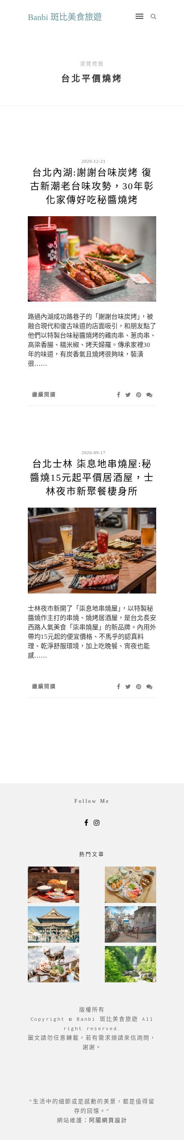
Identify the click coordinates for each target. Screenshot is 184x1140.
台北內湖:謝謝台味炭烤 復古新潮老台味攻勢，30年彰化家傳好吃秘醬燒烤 (92, 186)
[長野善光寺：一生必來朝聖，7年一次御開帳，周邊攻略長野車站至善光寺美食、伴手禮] (53, 925)
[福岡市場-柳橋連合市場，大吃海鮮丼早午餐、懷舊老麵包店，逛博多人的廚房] (130, 886)
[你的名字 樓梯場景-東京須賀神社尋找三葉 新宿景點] (130, 925)
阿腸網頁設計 (108, 1120)
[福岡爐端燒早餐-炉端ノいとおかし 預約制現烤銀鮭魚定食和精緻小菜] (53, 886)
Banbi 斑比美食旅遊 (65, 17)
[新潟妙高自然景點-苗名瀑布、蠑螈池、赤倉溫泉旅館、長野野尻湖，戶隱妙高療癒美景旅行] (130, 965)
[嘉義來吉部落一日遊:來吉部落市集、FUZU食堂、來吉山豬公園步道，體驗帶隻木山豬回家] (53, 965)
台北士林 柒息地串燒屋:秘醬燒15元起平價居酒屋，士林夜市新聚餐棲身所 (92, 477)
